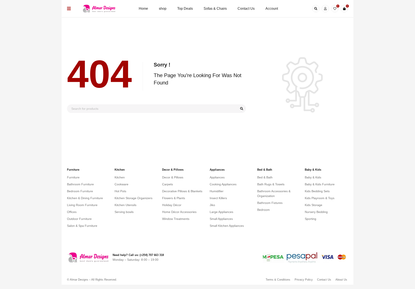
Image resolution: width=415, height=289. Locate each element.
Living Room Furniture (82, 205)
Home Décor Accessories (179, 212)
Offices (72, 212)
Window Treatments (175, 219)
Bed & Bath (265, 177)
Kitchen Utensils (125, 205)
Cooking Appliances (223, 184)
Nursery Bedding (316, 212)
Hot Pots (120, 191)
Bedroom (263, 209)
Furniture (73, 177)
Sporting (310, 219)
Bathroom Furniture (80, 184)
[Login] (325, 8)
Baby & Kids (313, 177)
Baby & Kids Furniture (320, 184)
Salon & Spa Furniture (82, 225)
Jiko (212, 205)
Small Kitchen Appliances (227, 225)
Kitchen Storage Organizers (133, 198)
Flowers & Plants (173, 198)
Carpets (167, 184)
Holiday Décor (171, 205)
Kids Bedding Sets (317, 191)
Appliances (217, 177)
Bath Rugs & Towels (270, 184)
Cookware (121, 184)
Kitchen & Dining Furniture (85, 198)
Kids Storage (313, 205)
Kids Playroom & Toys (319, 198)
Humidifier (216, 191)
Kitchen (120, 177)
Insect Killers (218, 198)
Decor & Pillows (172, 177)
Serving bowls (124, 212)
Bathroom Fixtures (270, 203)
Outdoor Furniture (79, 219)
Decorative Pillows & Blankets (182, 191)
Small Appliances (221, 219)
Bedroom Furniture (80, 191)
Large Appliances (221, 212)
